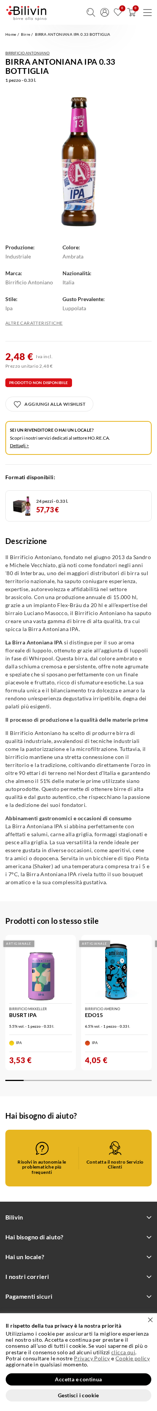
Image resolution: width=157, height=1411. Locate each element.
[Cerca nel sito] (91, 12)
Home (10, 34)
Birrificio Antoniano (27, 53)
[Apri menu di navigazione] (147, 12)
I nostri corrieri (27, 1276)
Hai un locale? (25, 1256)
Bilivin (14, 1217)
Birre (25, 34)
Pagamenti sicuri (28, 1296)
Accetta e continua (78, 1379)
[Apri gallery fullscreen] (78, 161)
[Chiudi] (150, 1319)
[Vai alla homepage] (26, 12)
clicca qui (123, 1352)
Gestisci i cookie (78, 1395)
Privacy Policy (92, 1358)
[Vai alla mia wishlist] (118, 12)
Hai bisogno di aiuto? (34, 1236)
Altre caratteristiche (33, 323)
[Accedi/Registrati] (104, 12)
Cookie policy (132, 1358)
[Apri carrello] (131, 12)
